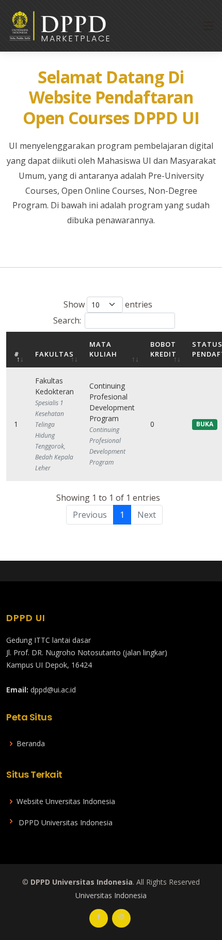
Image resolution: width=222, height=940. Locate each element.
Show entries (108, 304)
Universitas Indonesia (111, 895)
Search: (67, 320)
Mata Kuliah (103, 349)
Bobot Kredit (163, 349)
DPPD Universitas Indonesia (66, 822)
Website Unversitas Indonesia (66, 801)
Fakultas (54, 354)
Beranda (31, 743)
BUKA (204, 424)
